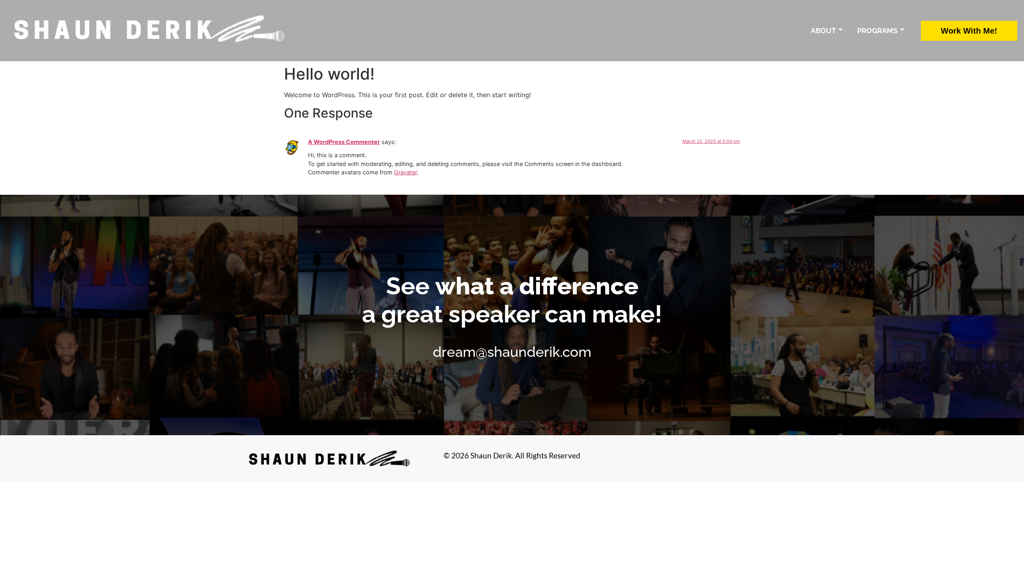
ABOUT (823, 30)
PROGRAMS (877, 30)
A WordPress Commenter (344, 141)
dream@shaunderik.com (512, 352)
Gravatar (405, 172)
